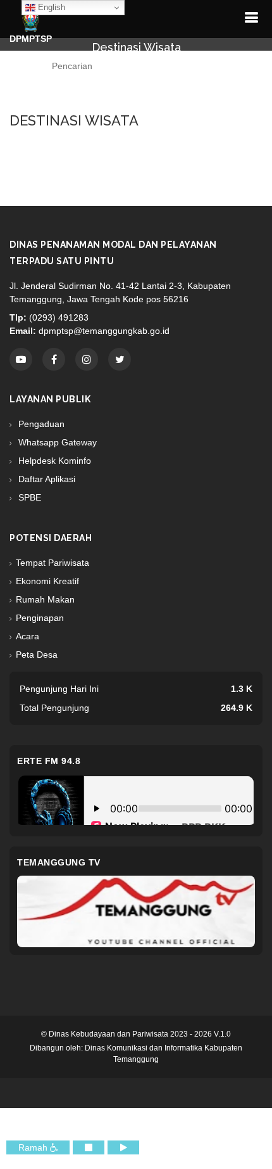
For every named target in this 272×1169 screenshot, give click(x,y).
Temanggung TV (59, 862)
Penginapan (40, 618)
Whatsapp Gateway (56, 442)
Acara (27, 636)
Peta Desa (37, 654)
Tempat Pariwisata (52, 563)
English (50, 7)
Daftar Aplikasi (45, 479)
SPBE (28, 497)
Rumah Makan (45, 599)
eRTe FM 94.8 (48, 761)
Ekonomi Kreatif (47, 581)
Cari (142, 91)
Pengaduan (40, 424)
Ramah (34, 1147)
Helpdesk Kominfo (53, 461)
